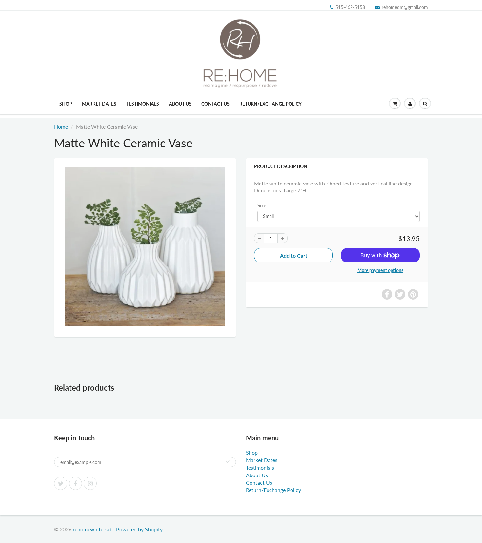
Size (261, 205)
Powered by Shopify (139, 529)
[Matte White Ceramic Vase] (145, 247)
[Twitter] (60, 483)
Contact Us (215, 104)
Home (61, 127)
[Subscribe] (228, 461)
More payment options (380, 270)
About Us (180, 104)
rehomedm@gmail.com (405, 7)
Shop (65, 104)
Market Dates (99, 104)
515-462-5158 (350, 7)
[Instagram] (90, 483)
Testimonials (142, 104)
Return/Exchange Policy (270, 104)
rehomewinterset (92, 529)
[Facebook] (75, 483)
